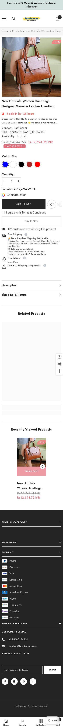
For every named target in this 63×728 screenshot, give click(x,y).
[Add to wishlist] (42, 466)
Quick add (31, 471)
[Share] (58, 204)
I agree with (13, 212)
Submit (52, 669)
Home (5, 31)
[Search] (14, 19)
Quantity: (8, 174)
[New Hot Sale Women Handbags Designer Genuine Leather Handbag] (31, 452)
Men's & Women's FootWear (40, 3)
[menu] (4, 18)
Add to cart (24, 204)
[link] (51, 204)
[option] (31, 5)
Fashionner (20, 128)
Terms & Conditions (34, 212)
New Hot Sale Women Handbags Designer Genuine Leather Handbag (29, 486)
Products (17, 31)
